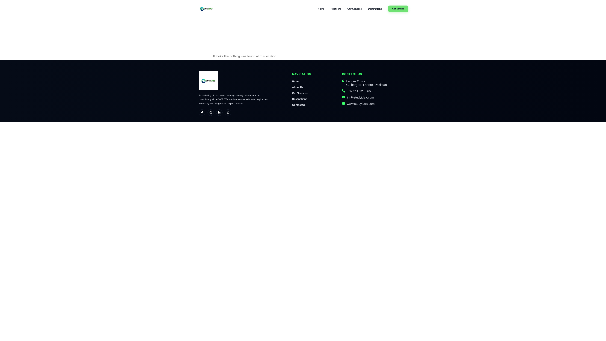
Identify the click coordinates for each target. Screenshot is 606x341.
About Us (336, 9)
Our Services (354, 9)
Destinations (375, 9)
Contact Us (299, 105)
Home (321, 9)
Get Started (398, 8)
